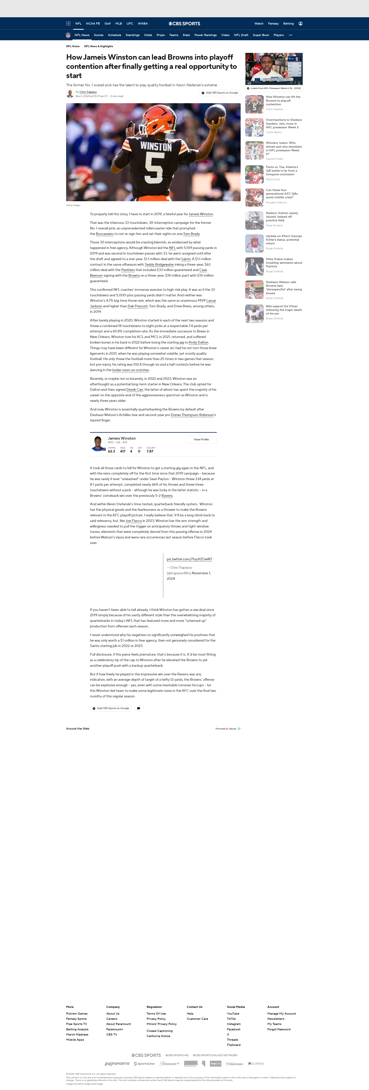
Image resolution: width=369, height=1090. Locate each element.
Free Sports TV (76, 1024)
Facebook (233, 1029)
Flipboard (234, 1045)
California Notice (158, 1036)
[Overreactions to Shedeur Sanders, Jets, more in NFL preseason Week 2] (254, 127)
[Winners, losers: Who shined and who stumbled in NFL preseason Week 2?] (254, 150)
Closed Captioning (160, 1031)
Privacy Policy (156, 1019)
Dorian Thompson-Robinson (192, 415)
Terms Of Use (156, 1014)
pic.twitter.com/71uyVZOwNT (138, 559)
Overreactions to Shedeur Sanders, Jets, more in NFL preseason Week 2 (284, 123)
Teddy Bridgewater (159, 264)
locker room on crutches (130, 370)
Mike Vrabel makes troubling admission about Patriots (284, 262)
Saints (186, 259)
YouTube (233, 1014)
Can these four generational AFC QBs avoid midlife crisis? (282, 193)
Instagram (234, 1024)
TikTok (231, 1019)
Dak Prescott (138, 306)
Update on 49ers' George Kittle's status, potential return (284, 239)
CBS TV (111, 1034)
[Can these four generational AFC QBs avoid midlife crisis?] (254, 197)
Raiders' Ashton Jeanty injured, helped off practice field (282, 216)
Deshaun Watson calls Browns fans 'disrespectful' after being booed (284, 287)
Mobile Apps (75, 1040)
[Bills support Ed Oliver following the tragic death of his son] (254, 314)
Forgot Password (279, 1029)
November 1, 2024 (181, 567)
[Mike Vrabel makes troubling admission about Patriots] (254, 266)
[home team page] (104, 449)
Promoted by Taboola (226, 728)
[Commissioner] (194, 1062)
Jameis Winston (201, 214)
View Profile (201, 439)
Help (190, 1014)
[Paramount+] (169, 1063)
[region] (274, 69)
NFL (172, 248)
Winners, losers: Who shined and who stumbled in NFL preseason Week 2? (284, 148)
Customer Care (197, 1019)
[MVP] (215, 1062)
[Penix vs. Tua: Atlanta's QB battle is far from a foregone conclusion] (254, 174)
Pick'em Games (76, 1014)
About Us (112, 1014)
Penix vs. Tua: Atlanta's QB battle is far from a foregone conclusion (282, 170)
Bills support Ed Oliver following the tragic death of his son (284, 310)
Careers (111, 1019)
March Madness (77, 1034)
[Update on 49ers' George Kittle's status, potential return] (254, 243)
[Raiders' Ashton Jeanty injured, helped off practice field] (254, 220)
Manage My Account (281, 1014)
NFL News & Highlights (98, 46)
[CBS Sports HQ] (177, 1055)
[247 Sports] (117, 1063)
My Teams (274, 1024)
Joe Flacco (133, 521)
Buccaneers (105, 234)
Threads (232, 1040)
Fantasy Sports (76, 1019)
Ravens (167, 496)
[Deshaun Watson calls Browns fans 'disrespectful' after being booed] (254, 289)
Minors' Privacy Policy (162, 1024)
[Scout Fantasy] (235, 1063)
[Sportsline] (144, 1063)
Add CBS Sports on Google (222, 93)
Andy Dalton (198, 342)
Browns (134, 275)
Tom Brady (191, 234)
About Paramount (118, 1024)
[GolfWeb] (256, 1064)
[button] (291, 35)
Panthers (128, 270)
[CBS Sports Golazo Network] (215, 1055)
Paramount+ (114, 1029)
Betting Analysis (77, 1029)
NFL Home (73, 46)
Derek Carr (134, 389)
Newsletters (275, 1019)
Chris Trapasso (88, 92)
